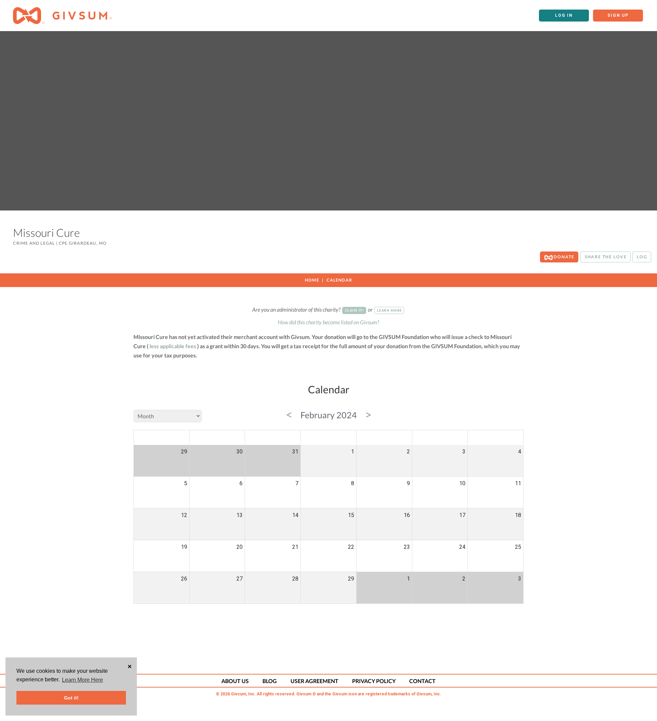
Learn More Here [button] (82, 680)
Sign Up (618, 15)
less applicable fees (173, 346)
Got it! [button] (71, 697)
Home (312, 280)
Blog (269, 681)
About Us (235, 681)
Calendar (339, 280)
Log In (564, 15)
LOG (642, 256)
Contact (422, 681)
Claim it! (354, 310)
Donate (564, 256)
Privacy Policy (374, 681)
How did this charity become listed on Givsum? (328, 322)
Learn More (389, 310)
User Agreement (314, 681)
